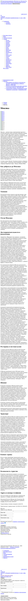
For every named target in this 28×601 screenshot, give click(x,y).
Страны (5, 39)
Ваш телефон (4, 515)
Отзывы (8, 22)
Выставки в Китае (7, 35)
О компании (6, 21)
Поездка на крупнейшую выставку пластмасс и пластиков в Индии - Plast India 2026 (16, 86)
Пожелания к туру (5, 517)
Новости (5, 81)
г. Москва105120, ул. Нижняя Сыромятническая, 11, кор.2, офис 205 (13, 18)
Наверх (2, 578)
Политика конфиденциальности (8, 548)
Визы (4, 36)
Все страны (6, 68)
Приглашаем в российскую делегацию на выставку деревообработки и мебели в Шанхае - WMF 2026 (15, 83)
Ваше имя (3, 512)
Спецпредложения (7, 37)
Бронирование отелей (8, 80)
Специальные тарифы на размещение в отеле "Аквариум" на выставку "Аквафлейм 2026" (16, 89)
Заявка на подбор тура (6, 576)
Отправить (3, 525)
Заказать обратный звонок (7, 575)
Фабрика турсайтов (14, 547)
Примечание (3, 588)
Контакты (8, 23)
